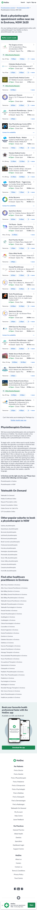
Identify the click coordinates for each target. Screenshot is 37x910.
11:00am (13, 161)
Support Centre (18, 849)
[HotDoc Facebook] (15, 889)
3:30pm (13, 375)
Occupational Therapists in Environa (11, 662)
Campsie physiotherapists (8, 567)
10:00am (14, 362)
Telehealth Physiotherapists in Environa (12, 604)
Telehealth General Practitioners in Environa (13, 601)
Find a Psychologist (18, 789)
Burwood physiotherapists (8, 532)
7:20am (13, 148)
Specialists (18, 841)
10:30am (23, 362)
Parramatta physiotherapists (9, 554)
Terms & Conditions (18, 870)
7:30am (21, 148)
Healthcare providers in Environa (10, 697)
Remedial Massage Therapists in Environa (13, 688)
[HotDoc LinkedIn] (18, 889)
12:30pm (21, 306)
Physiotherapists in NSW (23, 7)
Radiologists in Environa (8, 684)
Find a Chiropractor (18, 785)
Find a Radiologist (18, 804)
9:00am (13, 59)
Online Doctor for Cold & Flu (9, 508)
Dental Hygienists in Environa (9, 630)
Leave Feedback (18, 819)
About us (18, 859)
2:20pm (21, 321)
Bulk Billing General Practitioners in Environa (14, 594)
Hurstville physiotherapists (8, 570)
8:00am (13, 105)
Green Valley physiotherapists (9, 561)
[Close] (2, 905)
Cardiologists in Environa (8, 620)
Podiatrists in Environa (7, 678)
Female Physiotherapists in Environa (11, 614)
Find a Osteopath (18, 797)
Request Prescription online (9, 502)
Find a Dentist (18, 774)
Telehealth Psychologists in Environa (11, 607)
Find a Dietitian (18, 793)
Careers (18, 863)
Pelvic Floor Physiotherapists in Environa (12, 675)
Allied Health (18, 834)
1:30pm (13, 248)
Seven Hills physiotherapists (9, 558)
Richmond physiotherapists (9, 538)
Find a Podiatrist (18, 782)
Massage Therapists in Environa (10, 652)
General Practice (18, 830)
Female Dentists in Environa (9, 610)
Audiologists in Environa (8, 617)
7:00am (13, 192)
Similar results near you (18, 420)
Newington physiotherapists (9, 551)
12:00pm (13, 90)
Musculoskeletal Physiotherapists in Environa (14, 655)
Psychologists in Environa (8, 681)
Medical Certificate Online (8, 498)
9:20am (22, 59)
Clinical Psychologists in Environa (10, 623)
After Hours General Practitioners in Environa (14, 588)
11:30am (22, 161)
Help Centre (19, 816)
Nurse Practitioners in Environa (10, 659)
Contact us (18, 867)
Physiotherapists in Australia (8, 7)
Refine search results (9, 38)
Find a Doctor (18, 770)
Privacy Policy (18, 874)
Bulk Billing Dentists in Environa (10, 591)
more (33, 59)
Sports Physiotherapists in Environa (11, 694)
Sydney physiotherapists (8, 525)
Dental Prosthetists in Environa (10, 633)
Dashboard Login (18, 845)
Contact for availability (9, 132)
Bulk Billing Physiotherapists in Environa (12, 597)
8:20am (21, 289)
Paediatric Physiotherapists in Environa (12, 671)
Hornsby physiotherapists (8, 548)
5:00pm (21, 72)
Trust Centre (18, 878)
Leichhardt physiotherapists (9, 535)
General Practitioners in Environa (10, 649)
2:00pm (13, 119)
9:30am (21, 275)
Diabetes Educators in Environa (10, 639)
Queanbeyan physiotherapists (9, 529)
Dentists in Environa (7, 636)
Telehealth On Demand (7, 495)
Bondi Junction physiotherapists (10, 541)
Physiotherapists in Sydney (9, 481)
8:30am (21, 105)
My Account (18, 812)
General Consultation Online (9, 505)
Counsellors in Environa (8, 626)
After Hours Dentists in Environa (10, 585)
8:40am (21, 219)
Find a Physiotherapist (18, 778)
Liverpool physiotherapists (8, 564)
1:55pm (21, 248)
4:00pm (21, 410)
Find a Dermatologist (19, 800)
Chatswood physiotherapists (9, 545)
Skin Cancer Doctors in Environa (10, 691)
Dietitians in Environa (7, 642)
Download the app (18, 747)
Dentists (18, 837)
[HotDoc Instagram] (22, 889)
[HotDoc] (5, 2)
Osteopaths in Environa (8, 668)
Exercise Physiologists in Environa (10, 646)
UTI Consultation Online (8, 511)
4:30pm (13, 72)
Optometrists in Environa (8, 665)
